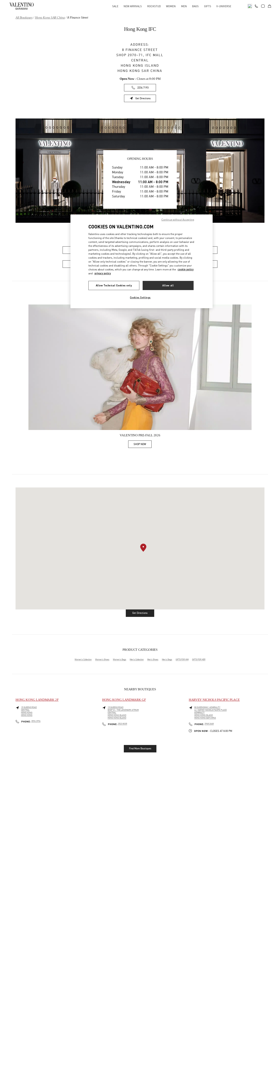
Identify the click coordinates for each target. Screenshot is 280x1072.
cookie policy (186, 269)
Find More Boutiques (140, 748)
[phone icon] (256, 6)
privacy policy (102, 273)
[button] (143, 548)
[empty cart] (269, 6)
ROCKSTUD (154, 6)
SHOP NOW (143, 445)
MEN (184, 6)
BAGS (195, 6)
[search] (250, 6)
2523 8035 (122, 723)
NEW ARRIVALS (133, 6)
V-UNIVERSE (223, 6)
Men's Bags (167, 659)
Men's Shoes (152, 659)
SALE (115, 6)
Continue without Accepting (177, 219)
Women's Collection (83, 659)
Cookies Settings (140, 297)
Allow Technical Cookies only (114, 285)
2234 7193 (143, 87)
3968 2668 (209, 723)
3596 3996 (35, 721)
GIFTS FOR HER (198, 659)
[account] (263, 6)
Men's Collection (137, 659)
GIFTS (207, 6)
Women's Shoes (102, 659)
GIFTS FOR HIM (182, 659)
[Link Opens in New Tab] (140, 367)
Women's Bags (119, 659)
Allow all (168, 285)
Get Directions (145, 99)
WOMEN (171, 6)
